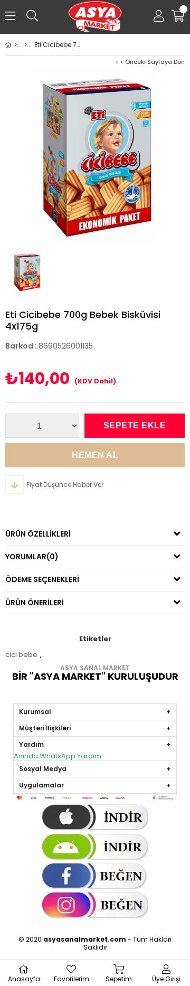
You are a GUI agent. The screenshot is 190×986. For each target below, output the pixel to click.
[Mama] (25, 44)
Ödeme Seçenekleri (42, 579)
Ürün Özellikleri (38, 534)
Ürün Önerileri (34, 602)
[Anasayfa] (15, 44)
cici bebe (21, 655)
